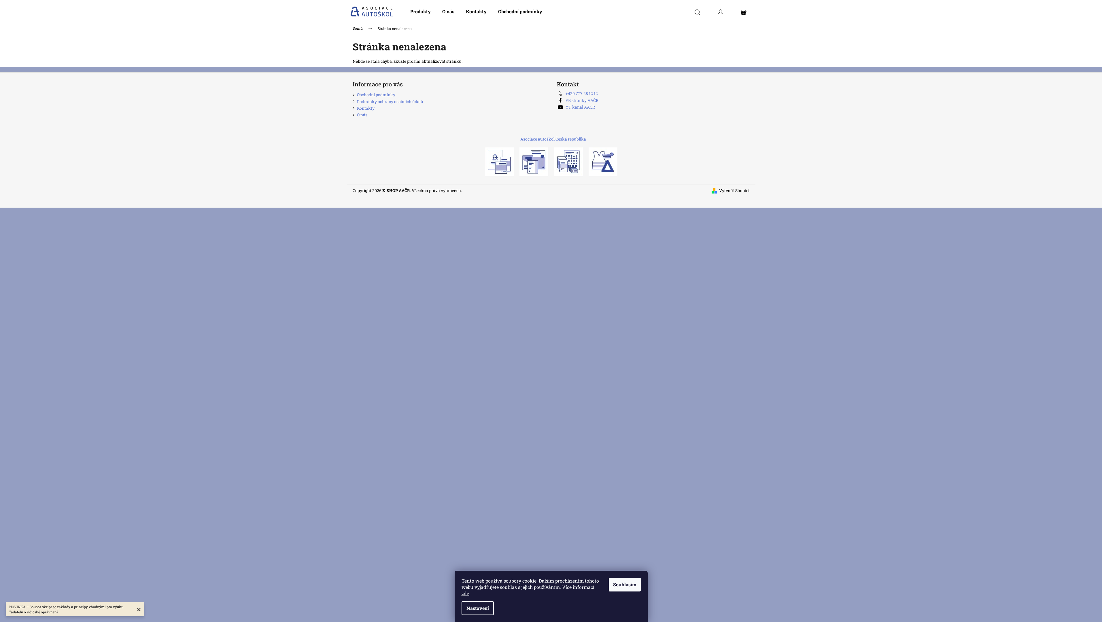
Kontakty (366, 108)
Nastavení (477, 608)
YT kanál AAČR (580, 107)
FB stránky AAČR (582, 100)
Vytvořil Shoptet (734, 190)
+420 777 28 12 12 (582, 93)
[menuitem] (420, 11)
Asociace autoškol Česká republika (553, 139)
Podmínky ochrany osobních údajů (390, 101)
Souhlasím (624, 584)
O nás (362, 114)
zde (465, 593)
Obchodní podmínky (376, 94)
